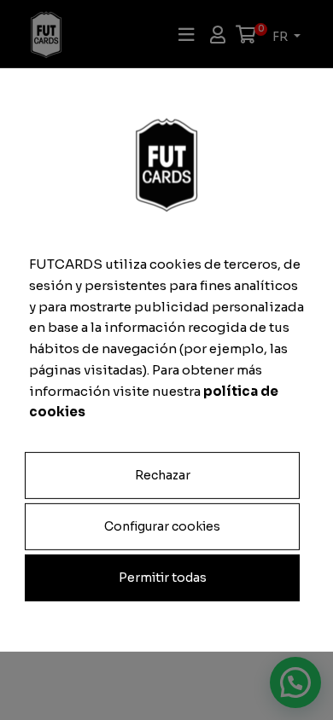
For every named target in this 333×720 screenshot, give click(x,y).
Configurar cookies (162, 526)
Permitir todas (163, 577)
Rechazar (162, 475)
